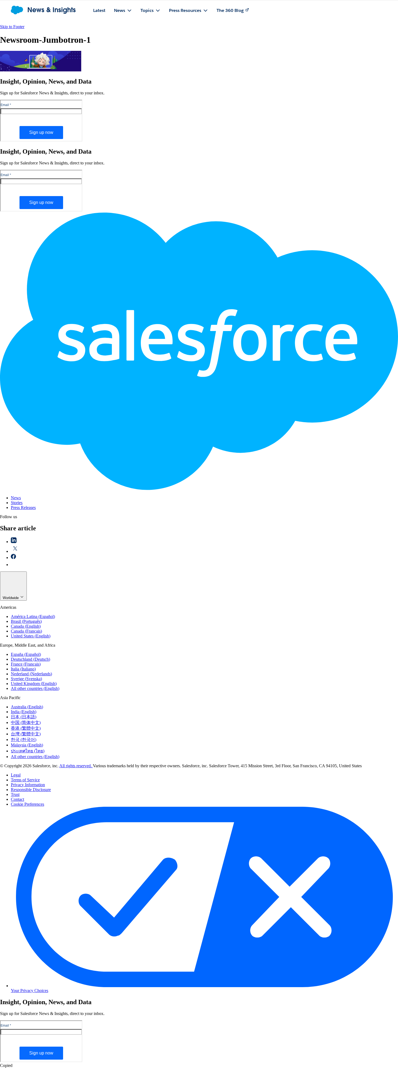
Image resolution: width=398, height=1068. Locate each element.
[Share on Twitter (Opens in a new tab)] (15, 551)
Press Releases (23, 507)
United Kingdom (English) (34, 683)
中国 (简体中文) (26, 722)
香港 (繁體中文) (26, 728)
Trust (15, 794)
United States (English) (30, 636)
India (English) (23, 711)
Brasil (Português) (26, 621)
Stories (16, 502)
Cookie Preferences (27, 804)
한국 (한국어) (23, 739)
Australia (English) (27, 707)
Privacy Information (28, 784)
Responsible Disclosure (31, 789)
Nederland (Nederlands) (31, 674)
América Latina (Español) (33, 616)
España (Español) (26, 654)
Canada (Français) (26, 631)
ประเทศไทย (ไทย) (27, 751)
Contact (17, 799)
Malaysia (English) (27, 745)
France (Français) (26, 664)
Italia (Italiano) (23, 669)
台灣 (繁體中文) (26, 734)
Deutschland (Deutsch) (30, 659)
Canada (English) (26, 626)
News (16, 497)
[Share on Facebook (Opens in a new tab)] (13, 557)
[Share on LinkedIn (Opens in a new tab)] (14, 541)
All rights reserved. (76, 765)
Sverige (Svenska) (26, 678)
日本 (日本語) (23, 717)
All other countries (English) (35, 688)
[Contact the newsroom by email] (14, 564)
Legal (16, 775)
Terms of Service (25, 780)
